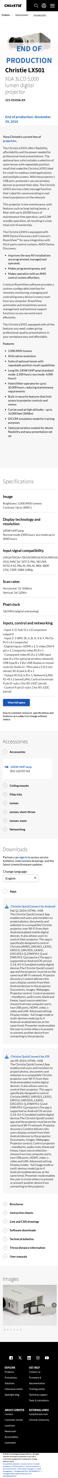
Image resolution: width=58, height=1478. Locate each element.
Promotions (11, 1377)
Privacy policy (18, 1466)
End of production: (20, 117)
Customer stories (14, 1419)
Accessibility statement (11, 1464)
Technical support (38, 1394)
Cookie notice (26, 1464)
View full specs (16, 702)
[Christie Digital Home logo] (13, 6)
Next (54, 1305)
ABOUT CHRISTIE (14, 1409)
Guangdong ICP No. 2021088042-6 (27, 1471)
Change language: (15, 871)
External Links (39, 1409)
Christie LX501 (40, 15)
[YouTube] (47, 1358)
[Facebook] (11, 1358)
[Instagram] (37, 1358)
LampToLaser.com (38, 1414)
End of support (21, 15)
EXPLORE (10, 1367)
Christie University (39, 1419)
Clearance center (14, 1388)
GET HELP (34, 1367)
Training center (37, 1388)
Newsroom (10, 1431)
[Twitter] (20, 1358)
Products (6, 15)
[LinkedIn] (29, 1358)
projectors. (10, 141)
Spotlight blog (12, 1394)
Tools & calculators (39, 1400)
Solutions (10, 1383)
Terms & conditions (32, 1466)
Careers (9, 1414)
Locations (10, 1425)
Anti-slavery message (25, 1469)
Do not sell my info (9, 1469)
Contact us (34, 1371)
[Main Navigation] (52, 5)
